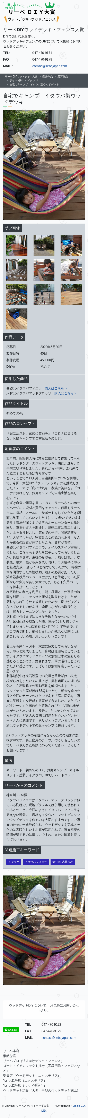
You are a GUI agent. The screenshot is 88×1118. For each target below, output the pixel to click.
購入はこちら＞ (56, 388)
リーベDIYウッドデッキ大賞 (21, 76)
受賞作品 (47, 76)
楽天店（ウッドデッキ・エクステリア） (32, 1075)
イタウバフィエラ (36, 862)
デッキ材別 (16, 80)
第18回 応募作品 (62, 862)
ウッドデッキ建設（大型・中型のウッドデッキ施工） (41, 1090)
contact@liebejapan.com (49, 66)
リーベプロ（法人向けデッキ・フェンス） (33, 1061)
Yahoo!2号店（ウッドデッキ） (25, 1085)
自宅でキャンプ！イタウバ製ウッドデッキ (34, 84)
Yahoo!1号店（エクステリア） (25, 1080)
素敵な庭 (9, 1056)
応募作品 (63, 76)
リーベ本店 (11, 1051)
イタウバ (32, 80)
